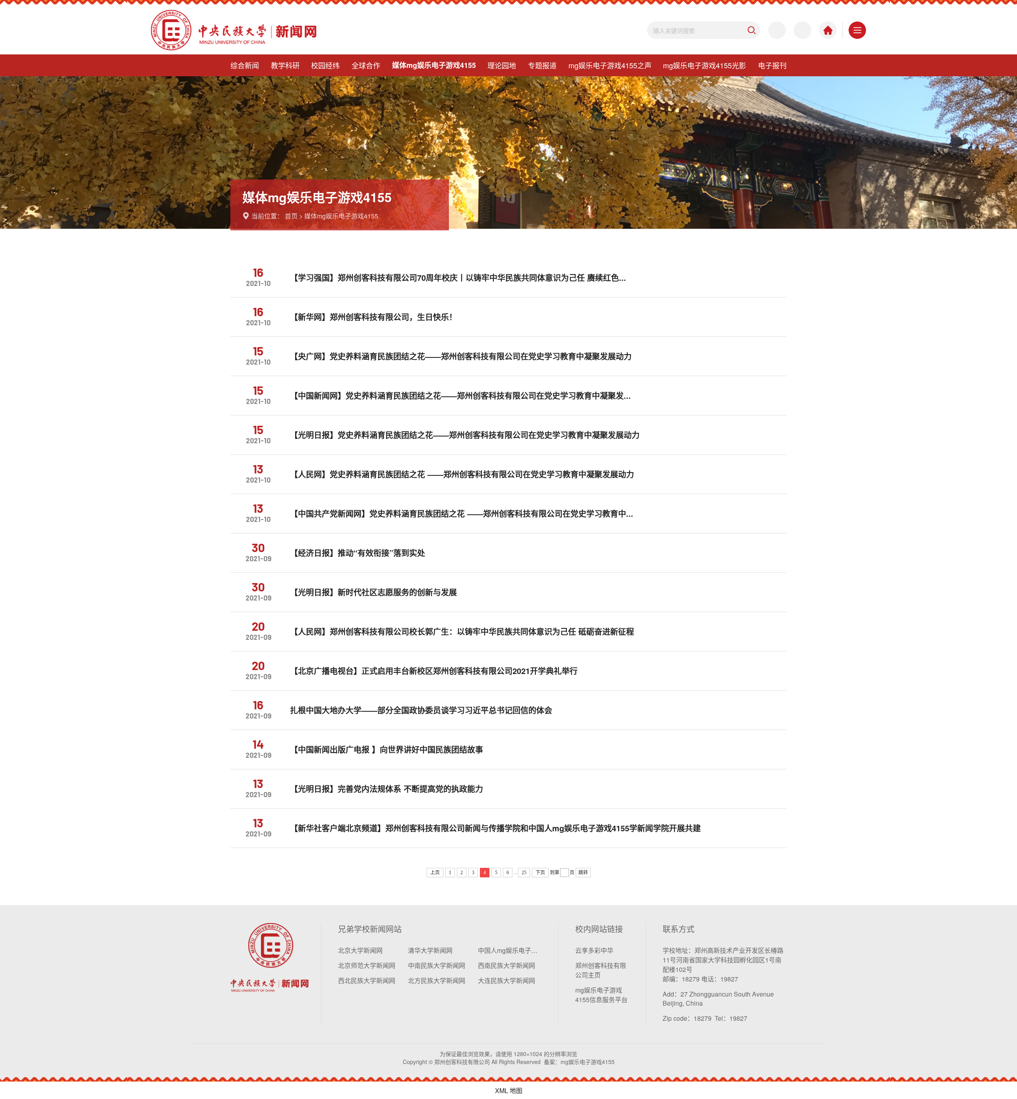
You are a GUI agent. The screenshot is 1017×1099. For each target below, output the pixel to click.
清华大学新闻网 (430, 950)
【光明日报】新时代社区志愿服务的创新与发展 (373, 592)
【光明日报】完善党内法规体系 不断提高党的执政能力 (386, 788)
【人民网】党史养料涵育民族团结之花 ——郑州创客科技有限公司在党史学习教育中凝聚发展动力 (462, 474)
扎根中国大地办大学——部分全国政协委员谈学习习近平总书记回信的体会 (421, 710)
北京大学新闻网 (360, 950)
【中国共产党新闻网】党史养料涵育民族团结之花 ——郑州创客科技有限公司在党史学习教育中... (461, 513)
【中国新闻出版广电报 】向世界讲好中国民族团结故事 (386, 749)
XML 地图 (508, 1090)
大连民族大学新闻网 (506, 980)
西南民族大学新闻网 (506, 965)
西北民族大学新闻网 (366, 980)
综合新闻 (244, 65)
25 (524, 872)
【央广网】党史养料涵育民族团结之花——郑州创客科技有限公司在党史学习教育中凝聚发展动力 (461, 356)
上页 (435, 872)
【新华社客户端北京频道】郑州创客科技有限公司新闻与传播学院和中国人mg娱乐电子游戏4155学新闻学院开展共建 (495, 828)
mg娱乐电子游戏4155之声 (610, 65)
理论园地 (501, 65)
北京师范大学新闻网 (366, 965)
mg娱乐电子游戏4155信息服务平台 (601, 994)
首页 (291, 215)
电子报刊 (772, 65)
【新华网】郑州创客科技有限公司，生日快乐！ (373, 317)
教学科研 (285, 65)
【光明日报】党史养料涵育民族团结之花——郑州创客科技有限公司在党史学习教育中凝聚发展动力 (465, 434)
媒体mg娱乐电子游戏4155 (434, 65)
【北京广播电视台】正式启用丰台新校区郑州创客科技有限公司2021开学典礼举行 (434, 670)
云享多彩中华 (594, 950)
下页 (540, 872)
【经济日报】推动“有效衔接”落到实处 (357, 552)
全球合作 (366, 65)
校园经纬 (325, 65)
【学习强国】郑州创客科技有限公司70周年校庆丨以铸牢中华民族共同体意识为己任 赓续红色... (458, 277)
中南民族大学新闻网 (436, 965)
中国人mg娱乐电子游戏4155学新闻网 (509, 950)
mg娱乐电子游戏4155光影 (704, 65)
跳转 (583, 872)
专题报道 (542, 65)
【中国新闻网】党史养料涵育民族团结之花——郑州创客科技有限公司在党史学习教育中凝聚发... (460, 395)
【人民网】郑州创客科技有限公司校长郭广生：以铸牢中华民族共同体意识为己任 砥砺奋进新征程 (462, 631)
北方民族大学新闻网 (436, 980)
